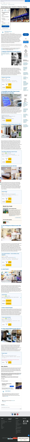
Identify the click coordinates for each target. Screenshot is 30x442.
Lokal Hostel (4, 294)
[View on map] (9, 79)
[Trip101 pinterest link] (27, 421)
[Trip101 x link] (25, 47)
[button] (28, 435)
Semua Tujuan (3, 420)
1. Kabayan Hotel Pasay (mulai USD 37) (11, 51)
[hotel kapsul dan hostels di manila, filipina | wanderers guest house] (6, 131)
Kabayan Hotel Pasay (6, 77)
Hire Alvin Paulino (18, 217)
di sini (20, 374)
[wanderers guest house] (13, 128)
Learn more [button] (2, 1)
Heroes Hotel (4, 191)
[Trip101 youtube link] (24, 423)
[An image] (19, 62)
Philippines (9, 4)
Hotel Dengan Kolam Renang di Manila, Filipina (25, 63)
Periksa (2, 21)
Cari (5, 26)
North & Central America (4, 421)
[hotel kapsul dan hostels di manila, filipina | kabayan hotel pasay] (6, 59)
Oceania (2, 428)
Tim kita (17, 421)
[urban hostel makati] (6, 336)
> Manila (13, 4)
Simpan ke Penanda (26, 34)
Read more (13, 215)
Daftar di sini (4, 401)
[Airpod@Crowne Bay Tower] (7, 100)
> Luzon (11, 4)
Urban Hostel (4, 353)
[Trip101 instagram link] (26, 47)
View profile (6, 396)
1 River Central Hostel (6, 317)
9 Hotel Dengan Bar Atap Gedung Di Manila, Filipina (25, 73)
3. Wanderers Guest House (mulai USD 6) (11, 124)
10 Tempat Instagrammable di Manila (25, 77)
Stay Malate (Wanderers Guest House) (9, 151)
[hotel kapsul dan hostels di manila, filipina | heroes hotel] (6, 173)
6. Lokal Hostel (5, 269)
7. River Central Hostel (7, 307)
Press (16, 433)
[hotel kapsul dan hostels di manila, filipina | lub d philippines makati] (6, 234)
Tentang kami (17, 420)
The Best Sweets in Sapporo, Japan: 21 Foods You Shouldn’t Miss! (25, 104)
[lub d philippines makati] (13, 231)
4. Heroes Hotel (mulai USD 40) (9, 166)
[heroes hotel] (13, 170)
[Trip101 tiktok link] (26, 423)
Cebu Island (9, 421)
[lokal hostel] (6, 276)
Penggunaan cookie (18, 432)
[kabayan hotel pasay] (13, 56)
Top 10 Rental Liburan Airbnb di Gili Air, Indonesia (25, 125)
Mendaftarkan (3, 18)
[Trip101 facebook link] (24, 47)
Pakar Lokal (12, 400)
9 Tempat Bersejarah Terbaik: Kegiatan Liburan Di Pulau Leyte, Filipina (25, 83)
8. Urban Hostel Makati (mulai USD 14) (10, 328)
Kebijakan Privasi (18, 431)
